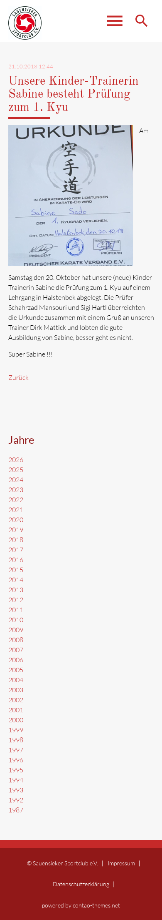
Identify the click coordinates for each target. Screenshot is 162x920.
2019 (15, 529)
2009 (15, 630)
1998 (15, 740)
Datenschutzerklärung (81, 883)
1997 (15, 750)
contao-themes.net (96, 905)
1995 (15, 770)
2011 (15, 610)
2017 (15, 549)
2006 (15, 660)
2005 (15, 670)
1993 (15, 790)
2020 (15, 519)
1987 (15, 810)
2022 (15, 499)
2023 (15, 489)
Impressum (121, 863)
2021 (15, 509)
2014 (15, 580)
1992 (15, 800)
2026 (15, 459)
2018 (15, 539)
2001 (15, 710)
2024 (15, 479)
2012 (15, 600)
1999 (15, 730)
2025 (15, 469)
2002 (15, 700)
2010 (15, 620)
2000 (15, 720)
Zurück (18, 377)
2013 (15, 590)
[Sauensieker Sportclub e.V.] (25, 25)
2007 (15, 650)
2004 (15, 680)
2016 (15, 560)
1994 (15, 780)
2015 (15, 570)
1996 (15, 760)
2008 (15, 640)
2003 (15, 690)
